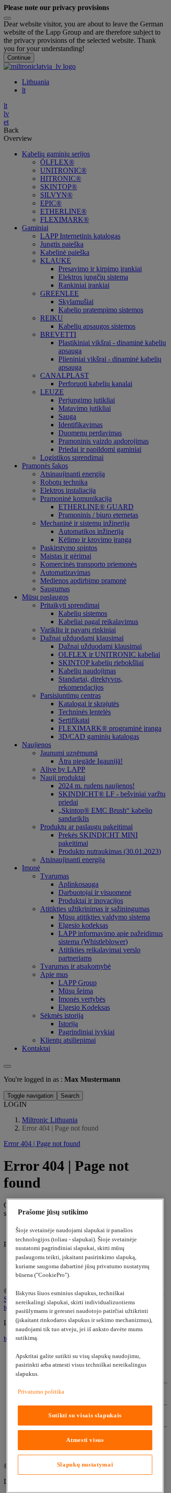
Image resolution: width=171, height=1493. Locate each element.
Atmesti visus (85, 1439)
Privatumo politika (41, 1391)
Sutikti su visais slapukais (85, 1415)
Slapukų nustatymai (85, 1464)
